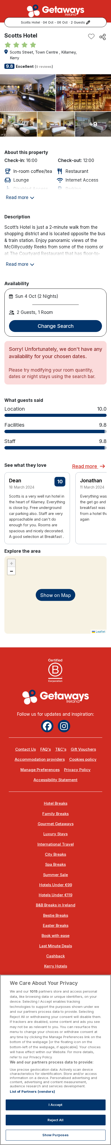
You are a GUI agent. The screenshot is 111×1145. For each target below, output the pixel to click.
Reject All (55, 1120)
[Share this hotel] (102, 36)
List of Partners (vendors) (32, 1091)
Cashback (55, 956)
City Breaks (55, 854)
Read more (85, 466)
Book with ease (55, 935)
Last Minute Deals (55, 946)
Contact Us (25, 749)
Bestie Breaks (55, 915)
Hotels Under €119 (55, 895)
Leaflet (100, 631)
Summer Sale (55, 875)
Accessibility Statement (55, 780)
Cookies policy (83, 759)
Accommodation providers (40, 759)
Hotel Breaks (55, 803)
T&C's (60, 749)
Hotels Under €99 (55, 885)
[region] (55, 1060)
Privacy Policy (77, 769)
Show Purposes (55, 1135)
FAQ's (45, 749)
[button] (99, 500)
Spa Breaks (55, 864)
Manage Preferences (40, 769)
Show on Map (55, 594)
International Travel (55, 844)
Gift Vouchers (83, 749)
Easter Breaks (55, 925)
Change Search (56, 326)
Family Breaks (55, 813)
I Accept (55, 1105)
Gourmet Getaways (56, 824)
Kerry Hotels (55, 966)
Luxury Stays (55, 834)
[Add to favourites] (91, 36)
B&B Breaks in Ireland (55, 905)
